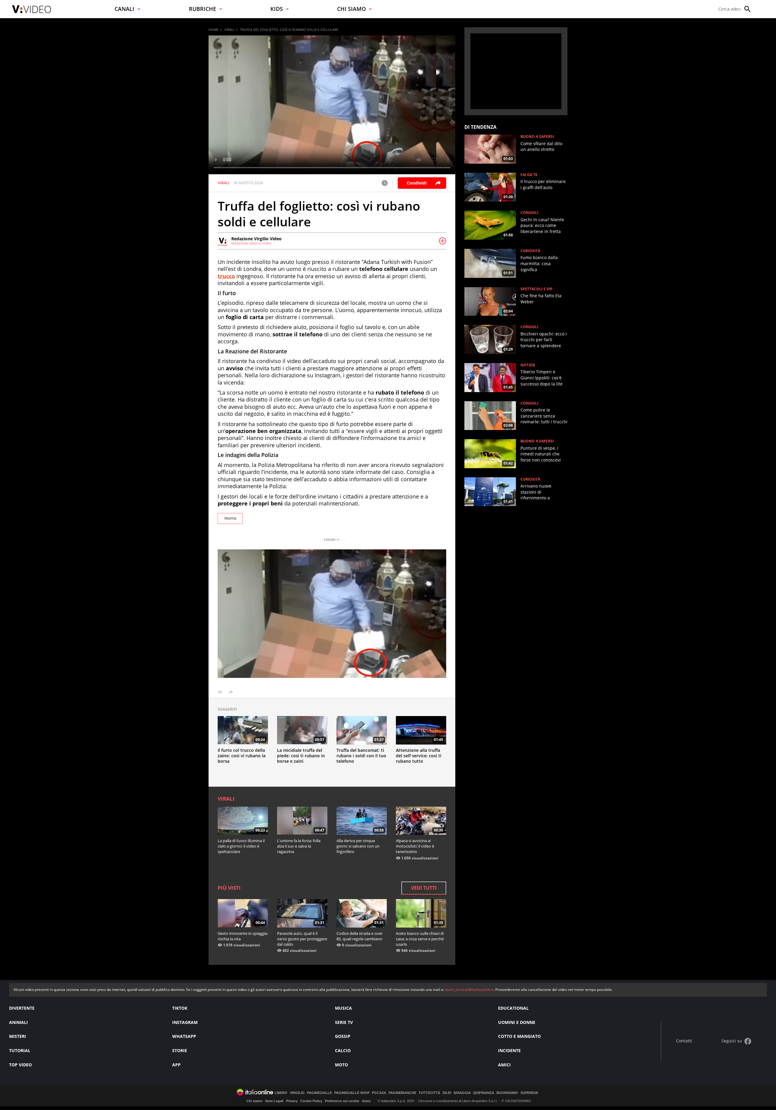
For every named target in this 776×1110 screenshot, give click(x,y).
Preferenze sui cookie (342, 1101)
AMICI (504, 1065)
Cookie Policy (311, 1101)
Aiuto (366, 1101)
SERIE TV (344, 1022)
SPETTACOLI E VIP (536, 289)
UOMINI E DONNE (516, 1022)
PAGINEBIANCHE (402, 1093)
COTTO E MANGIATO (519, 1036)
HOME (214, 29)
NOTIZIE (527, 365)
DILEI (447, 1093)
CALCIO (343, 1050)
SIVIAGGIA (462, 1093)
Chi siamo (254, 1101)
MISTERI (17, 1036)
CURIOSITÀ (530, 251)
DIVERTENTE (22, 1008)
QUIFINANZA (483, 1093)
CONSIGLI (529, 213)
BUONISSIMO (507, 1093)
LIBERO (281, 1093)
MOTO (341, 1065)
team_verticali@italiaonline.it (469, 989)
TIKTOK (179, 1008)
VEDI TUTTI (423, 888)
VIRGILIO (297, 1093)
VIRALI (229, 29)
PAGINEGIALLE (319, 1093)
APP (176, 1065)
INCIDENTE (509, 1050)
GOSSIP (342, 1036)
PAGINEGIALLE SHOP (352, 1093)
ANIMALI (18, 1022)
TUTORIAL (19, 1050)
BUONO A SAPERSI (537, 137)
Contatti (684, 1041)
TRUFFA (230, 518)
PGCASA (379, 1093)
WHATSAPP (184, 1036)
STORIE (179, 1050)
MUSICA (343, 1008)
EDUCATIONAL (513, 1008)
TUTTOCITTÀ (429, 1093)
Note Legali (274, 1101)
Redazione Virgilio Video (256, 239)
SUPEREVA (529, 1093)
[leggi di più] (442, 241)
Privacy (292, 1101)
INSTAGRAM (185, 1022)
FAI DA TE (528, 175)
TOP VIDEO (20, 1065)
